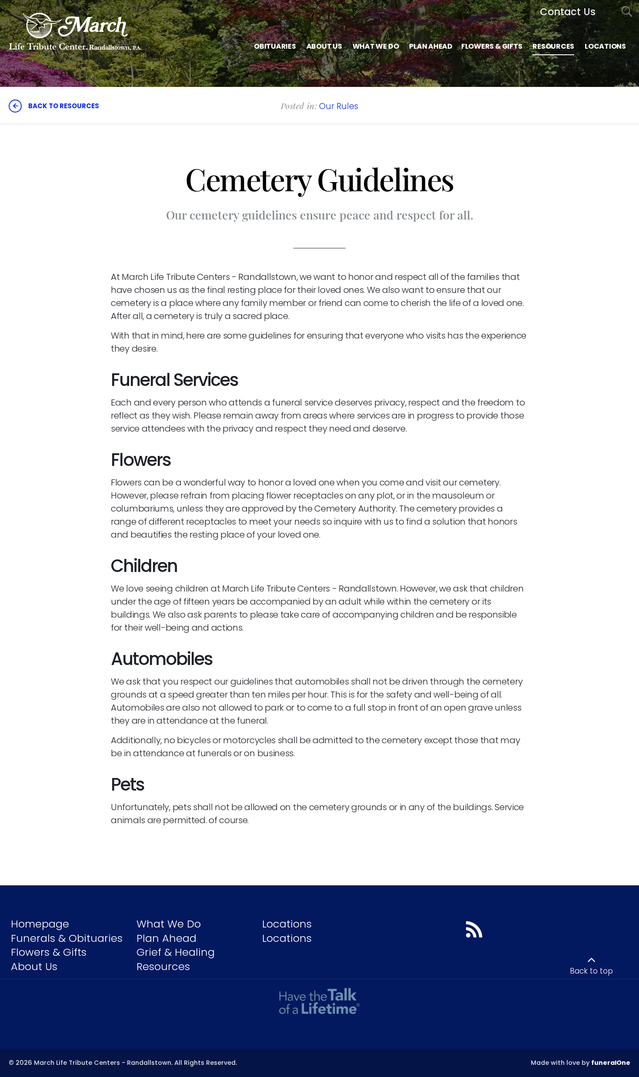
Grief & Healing (175, 952)
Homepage (40, 924)
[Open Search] (627, 12)
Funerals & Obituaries (67, 938)
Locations (287, 924)
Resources (163, 966)
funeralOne (610, 1062)
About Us (34, 966)
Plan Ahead (166, 938)
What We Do (168, 924)
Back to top (591, 971)
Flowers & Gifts (49, 952)
